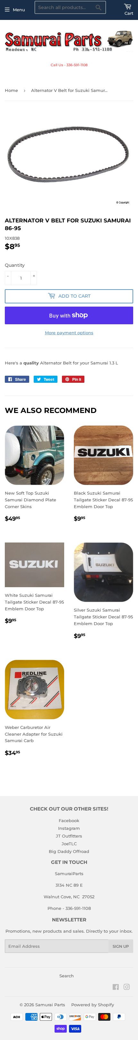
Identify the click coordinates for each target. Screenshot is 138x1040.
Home (11, 90)
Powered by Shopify (92, 1004)
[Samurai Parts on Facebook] (115, 988)
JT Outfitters (69, 835)
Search (66, 975)
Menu (19, 9)
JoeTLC (69, 843)
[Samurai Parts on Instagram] (127, 988)
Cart (129, 13)
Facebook (69, 820)
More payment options (69, 332)
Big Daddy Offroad (69, 851)
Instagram (69, 828)
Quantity (15, 265)
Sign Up (121, 946)
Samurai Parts (50, 1004)
